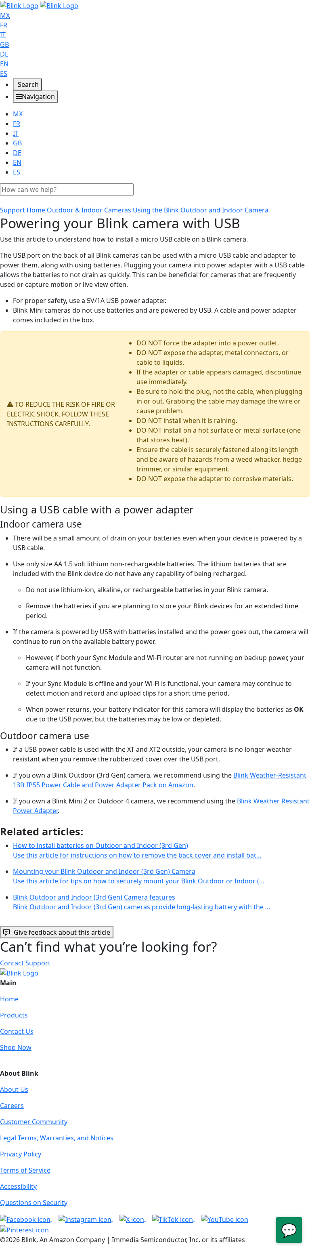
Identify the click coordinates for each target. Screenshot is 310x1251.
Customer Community (33, 1121)
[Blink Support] (39, 4)
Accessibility (18, 1186)
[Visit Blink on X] (132, 1218)
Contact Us (17, 1031)
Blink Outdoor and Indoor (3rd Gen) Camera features (141, 902)
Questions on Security (33, 1202)
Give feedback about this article (62, 932)
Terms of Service (25, 1170)
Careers (12, 1105)
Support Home (22, 210)
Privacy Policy (20, 1154)
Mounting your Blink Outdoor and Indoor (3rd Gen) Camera (138, 876)
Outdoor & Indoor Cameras (89, 210)
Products (14, 1015)
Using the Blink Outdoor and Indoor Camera (200, 210)
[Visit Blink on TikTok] (173, 1218)
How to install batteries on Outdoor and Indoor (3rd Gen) (137, 850)
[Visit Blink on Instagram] (86, 1218)
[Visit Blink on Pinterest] (24, 1229)
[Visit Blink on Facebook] (26, 1218)
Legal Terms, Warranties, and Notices (56, 1137)
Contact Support (25, 963)
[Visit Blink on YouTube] (224, 1218)
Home (9, 998)
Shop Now (15, 1047)
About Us (14, 1089)
